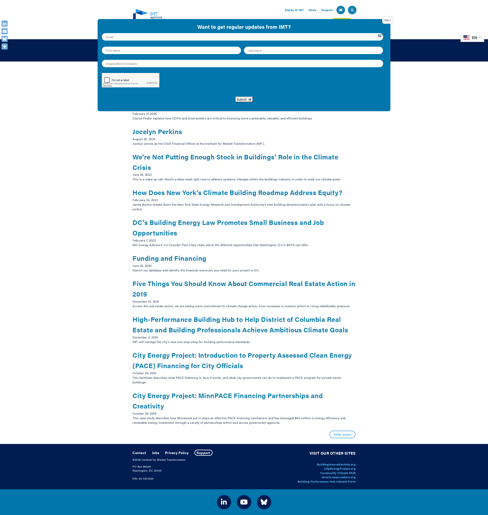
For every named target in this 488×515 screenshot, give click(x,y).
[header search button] (352, 10)
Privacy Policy (177, 452)
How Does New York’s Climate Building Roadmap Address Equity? (237, 192)
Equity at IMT (294, 10)
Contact (139, 452)
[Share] (4, 46)
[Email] (4, 31)
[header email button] (340, 10)
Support (327, 10)
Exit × (387, 20)
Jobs (155, 452)
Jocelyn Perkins (157, 131)
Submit (242, 99)
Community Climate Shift (338, 473)
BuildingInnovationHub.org (336, 464)
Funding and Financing (169, 258)
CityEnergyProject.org (340, 468)
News (312, 10)
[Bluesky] (4, 39)
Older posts (342, 434)
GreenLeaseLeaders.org (339, 477)
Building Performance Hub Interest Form (327, 481)
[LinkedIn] (4, 23)
